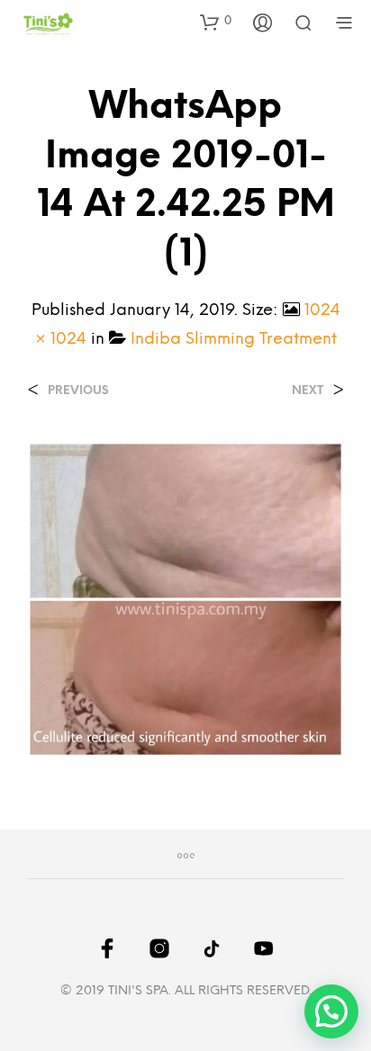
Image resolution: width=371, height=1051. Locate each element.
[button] (215, 22)
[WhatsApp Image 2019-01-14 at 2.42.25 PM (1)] (185, 598)
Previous (78, 391)
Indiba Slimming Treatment (234, 339)
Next (307, 391)
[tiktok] (211, 948)
